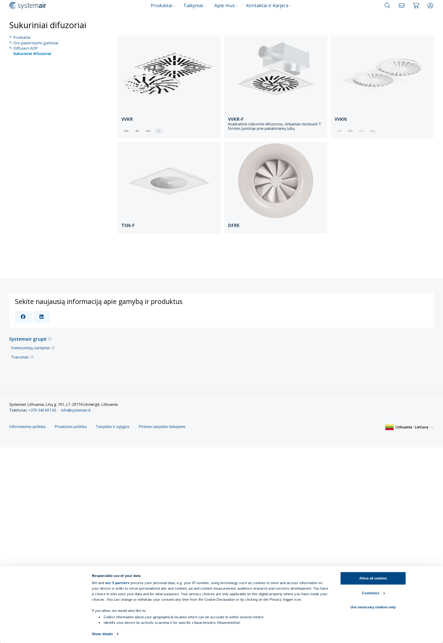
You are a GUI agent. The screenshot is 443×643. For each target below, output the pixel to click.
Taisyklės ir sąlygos (112, 427)
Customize (370, 593)
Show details (102, 634)
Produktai (161, 5)
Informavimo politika (27, 427)
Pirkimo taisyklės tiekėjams (162, 427)
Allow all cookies (373, 578)
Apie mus (224, 5)
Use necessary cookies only (373, 607)
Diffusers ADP (25, 48)
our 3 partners (117, 583)
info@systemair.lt (76, 410)
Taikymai (193, 5)
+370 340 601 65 (42, 410)
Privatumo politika (71, 427)
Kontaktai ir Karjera (267, 5)
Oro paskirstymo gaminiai (35, 43)
